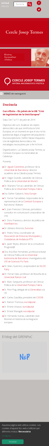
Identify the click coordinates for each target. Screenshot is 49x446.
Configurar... (7, 436)
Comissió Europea (32, 201)
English (5, 6)
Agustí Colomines (15, 166)
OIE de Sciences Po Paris (16, 261)
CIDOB (39, 297)
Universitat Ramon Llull (15, 277)
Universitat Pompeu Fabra (29, 188)
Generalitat (35, 289)
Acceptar (13, 441)
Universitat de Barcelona (16, 170)
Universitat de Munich (27, 181)
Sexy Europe (30, 193)
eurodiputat (30, 302)
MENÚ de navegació (15, 93)
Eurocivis (29, 228)
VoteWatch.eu (11, 223)
